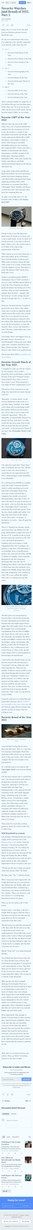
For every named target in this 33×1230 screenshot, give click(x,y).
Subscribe (22, 2)
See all (5, 1191)
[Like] (3, 25)
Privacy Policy (16, 1087)
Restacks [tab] (13, 1114)
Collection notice (16, 1217)
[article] (16, 1147)
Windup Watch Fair (8, 842)
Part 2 (7, 68)
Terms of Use (25, 1083)
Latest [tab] (8, 1137)
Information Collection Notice (20, 1085)
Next (26, 1101)
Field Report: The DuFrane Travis (11, 1176)
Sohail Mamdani (6, 19)
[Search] (30, 1137)
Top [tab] (4, 1137)
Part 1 (7, 49)
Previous (7, 1101)
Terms (27, 1215)
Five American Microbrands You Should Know (10, 1160)
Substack (7, 1226)
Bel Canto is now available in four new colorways (15, 703)
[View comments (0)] (8, 25)
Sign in (29, 2)
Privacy (22, 1215)
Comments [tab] (6, 1114)
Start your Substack (11, 1221)
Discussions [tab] (15, 1137)
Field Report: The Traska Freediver (10, 1143)
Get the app (25, 1221)
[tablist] (9, 1114)
